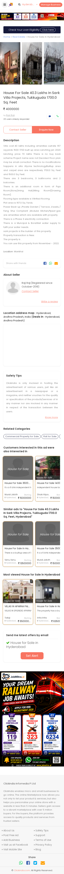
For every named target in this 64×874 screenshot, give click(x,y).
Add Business (11, 840)
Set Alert (32, 656)
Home (6, 36)
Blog (38, 849)
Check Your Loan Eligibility (31, 29)
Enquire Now (46, 129)
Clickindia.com (22, 870)
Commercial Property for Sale (22, 436)
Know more (51, 417)
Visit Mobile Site (12, 849)
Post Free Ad (10, 835)
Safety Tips (41, 830)
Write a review (49, 301)
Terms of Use (43, 840)
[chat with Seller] (50, 116)
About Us (8, 830)
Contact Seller (17, 129)
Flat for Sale (49, 436)
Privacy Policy (43, 844)
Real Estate (19, 36)
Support (40, 835)
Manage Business (51, 4)
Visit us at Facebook (15, 844)
